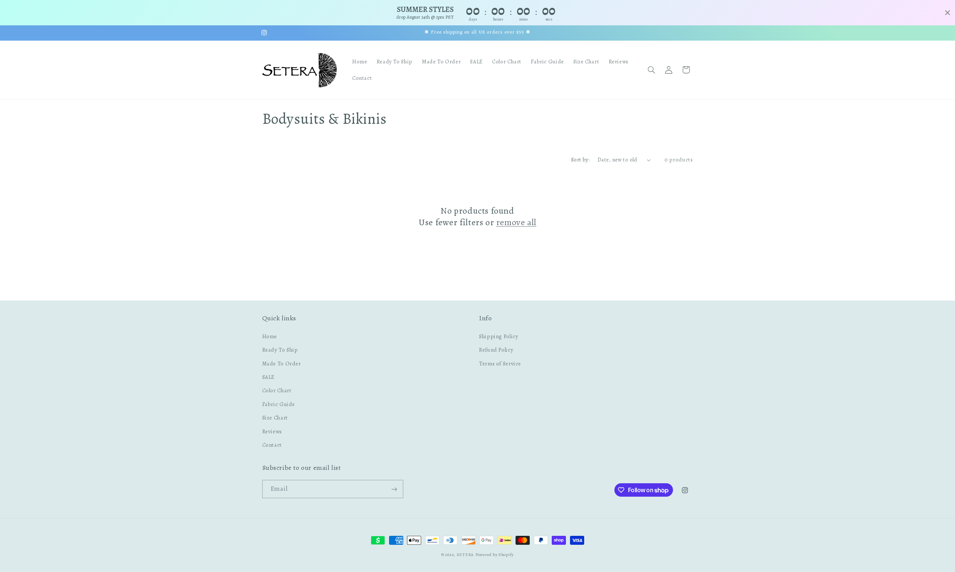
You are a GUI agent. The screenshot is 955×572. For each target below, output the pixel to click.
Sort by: (580, 159)
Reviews (272, 431)
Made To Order (281, 363)
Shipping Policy (498, 336)
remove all (516, 222)
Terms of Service (500, 363)
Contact (272, 444)
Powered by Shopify (494, 554)
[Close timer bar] (948, 13)
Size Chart (275, 417)
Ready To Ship (280, 349)
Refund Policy (496, 349)
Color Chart (277, 390)
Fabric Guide (278, 404)
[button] (651, 69)
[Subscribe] (394, 489)
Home (270, 336)
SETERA (465, 554)
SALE (268, 376)
